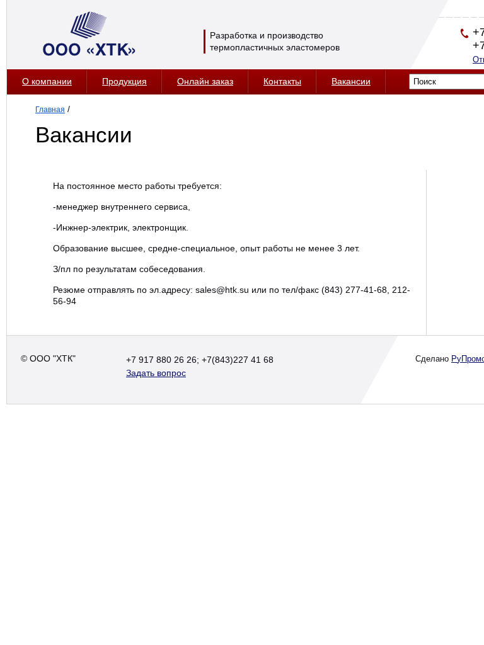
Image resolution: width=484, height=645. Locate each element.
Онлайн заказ (205, 81)
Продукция (124, 81)
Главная (50, 109)
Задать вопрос (156, 373)
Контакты (282, 81)
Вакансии (351, 81)
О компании (47, 81)
